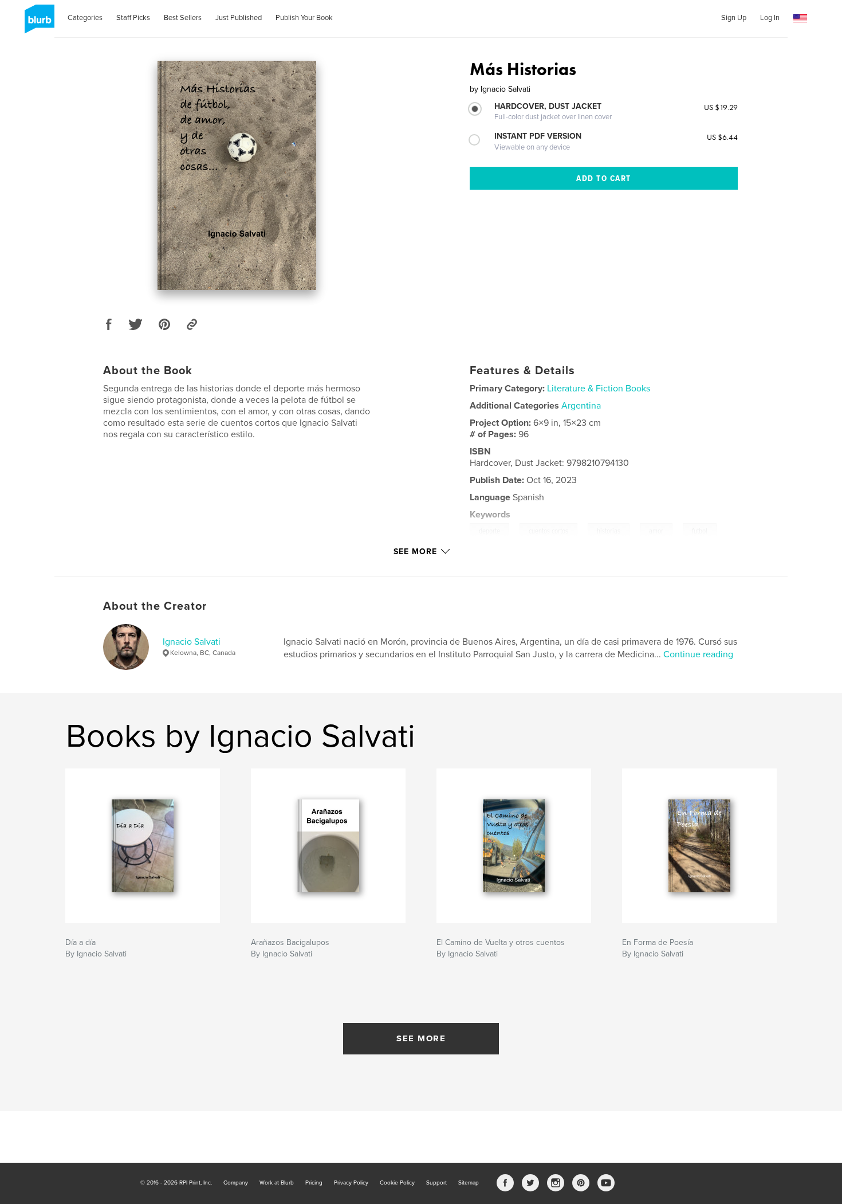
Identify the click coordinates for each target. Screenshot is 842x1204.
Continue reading (698, 654)
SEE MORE (421, 1038)
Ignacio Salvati (192, 642)
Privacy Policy (351, 1182)
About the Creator (155, 606)
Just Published (238, 17)
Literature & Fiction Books (598, 388)
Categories (85, 17)
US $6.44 (722, 137)
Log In (770, 17)
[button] (800, 18)
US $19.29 (721, 107)
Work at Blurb (276, 1182)
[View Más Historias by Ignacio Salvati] (237, 175)
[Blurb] (37, 23)
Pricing (313, 1182)
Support (436, 1182)
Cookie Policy (397, 1182)
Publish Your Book (304, 17)
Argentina (581, 405)
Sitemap (468, 1182)
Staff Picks (133, 17)
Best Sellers (183, 17)
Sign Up (733, 17)
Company (235, 1182)
